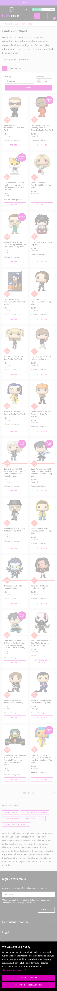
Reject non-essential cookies (28, 985)
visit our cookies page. (12, 970)
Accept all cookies (28, 978)
